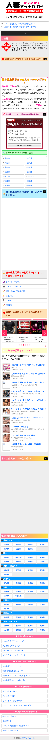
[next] (44, 333)
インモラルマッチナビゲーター (15, 655)
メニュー (24, 33)
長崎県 (30, 626)
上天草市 (30, 176)
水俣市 (7, 167)
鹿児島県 (30, 630)
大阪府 (6, 592)
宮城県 (42, 545)
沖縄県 (42, 630)
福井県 (6, 574)
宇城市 (7, 181)
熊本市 (7, 158)
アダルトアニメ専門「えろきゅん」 (17, 676)
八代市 (29, 158)
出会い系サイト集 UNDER (13, 650)
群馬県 (6, 562)
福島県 (30, 549)
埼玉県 (18, 562)
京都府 (30, 592)
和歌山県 (18, 596)
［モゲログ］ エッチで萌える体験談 (17, 705)
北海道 (6, 545)
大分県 (6, 630)
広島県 (42, 604)
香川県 (18, 617)
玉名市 (29, 167)
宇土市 (7, 176)
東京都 (6, 557)
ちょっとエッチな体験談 (12, 701)
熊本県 (42, 626)
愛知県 (6, 583)
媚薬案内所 (7, 721)
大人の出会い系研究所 (11, 646)
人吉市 (7, 163)
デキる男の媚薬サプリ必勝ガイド (16, 726)
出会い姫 (9, 296)
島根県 (18, 604)
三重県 (42, 583)
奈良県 (6, 596)
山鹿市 (7, 172)
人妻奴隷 (9, 305)
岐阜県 (30, 583)
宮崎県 (18, 630)
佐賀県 (18, 626)
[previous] (4, 333)
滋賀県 (42, 592)
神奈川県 (18, 557)
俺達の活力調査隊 (10, 716)
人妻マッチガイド (27, 738)
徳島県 (6, 617)
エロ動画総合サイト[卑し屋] (14, 680)
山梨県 (42, 562)
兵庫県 (18, 592)
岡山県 (30, 604)
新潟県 (6, 570)
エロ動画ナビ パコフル (12, 666)
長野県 (18, 570)
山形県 (18, 549)
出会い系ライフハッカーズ (13, 641)
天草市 (7, 186)
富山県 (30, 570)
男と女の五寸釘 (9, 696)
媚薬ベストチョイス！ (11, 730)
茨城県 (30, 557)
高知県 (42, 617)
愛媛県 (30, 617)
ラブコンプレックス (13, 286)
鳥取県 (6, 604)
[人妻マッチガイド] (24, 8)
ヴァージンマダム (13, 282)
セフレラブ (10, 300)
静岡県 (18, 583)
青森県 (18, 545)
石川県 (42, 570)
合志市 (29, 186)
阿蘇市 (29, 181)
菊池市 (29, 172)
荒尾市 (29, 163)
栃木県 (42, 557)
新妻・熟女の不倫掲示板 (15, 291)
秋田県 (6, 549)
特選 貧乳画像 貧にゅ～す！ (14, 671)
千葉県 (30, 562)
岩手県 (30, 545)
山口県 (6, 609)
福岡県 (6, 626)
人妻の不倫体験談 (10, 691)
